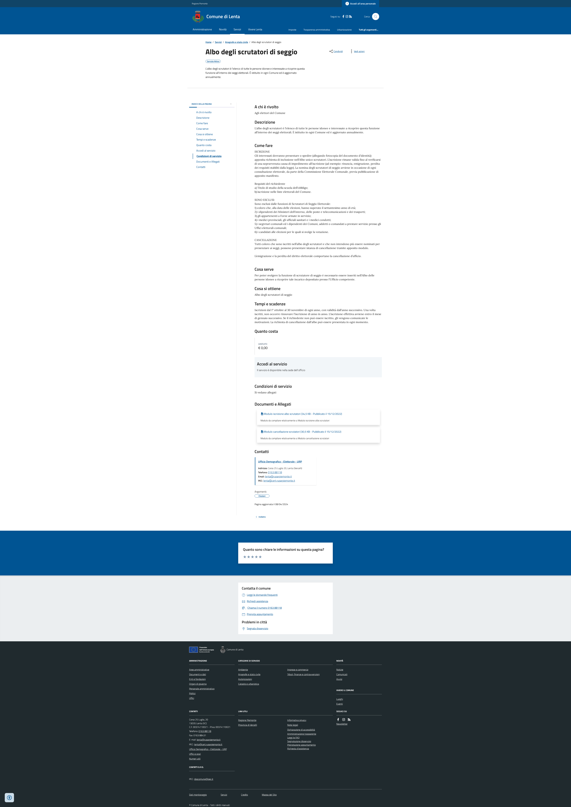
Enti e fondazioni (197, 679)
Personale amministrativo (201, 688)
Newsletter (342, 724)
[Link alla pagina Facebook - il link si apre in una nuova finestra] (343, 16)
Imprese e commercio (297, 669)
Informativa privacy (296, 720)
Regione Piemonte (200, 3)
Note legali (292, 725)
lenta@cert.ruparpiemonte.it (279, 481)
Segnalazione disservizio (299, 741)
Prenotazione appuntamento (301, 745)
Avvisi (339, 679)
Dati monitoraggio (198, 794)
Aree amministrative (199, 669)
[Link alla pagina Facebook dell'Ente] (338, 719)
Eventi (339, 704)
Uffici (191, 698)
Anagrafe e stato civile (236, 42)
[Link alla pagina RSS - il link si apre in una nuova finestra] (350, 16)
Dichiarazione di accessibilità (301, 729)
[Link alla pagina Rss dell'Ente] (349, 719)
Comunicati (341, 674)
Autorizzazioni (245, 679)
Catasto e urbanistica (248, 684)
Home (208, 42)
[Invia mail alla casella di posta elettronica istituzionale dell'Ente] (209, 739)
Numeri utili (194, 758)
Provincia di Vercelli (247, 725)
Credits (244, 794)
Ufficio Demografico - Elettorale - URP (280, 462)
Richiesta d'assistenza (298, 748)
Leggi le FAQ (293, 737)
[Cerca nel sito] (374, 16)
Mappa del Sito (269, 794)
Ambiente (243, 669)
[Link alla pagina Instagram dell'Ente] (343, 719)
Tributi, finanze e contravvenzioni (303, 674)
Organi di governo (198, 684)
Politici (192, 693)
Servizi (237, 29)
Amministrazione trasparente (301, 734)
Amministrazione (202, 29)
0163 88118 (275, 472)
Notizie (339, 669)
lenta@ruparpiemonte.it (278, 476)
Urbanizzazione (344, 29)
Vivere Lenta (255, 29)
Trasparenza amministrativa (316, 29)
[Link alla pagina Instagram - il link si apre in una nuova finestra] (347, 16)
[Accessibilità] (9, 797)
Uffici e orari (195, 754)
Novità (222, 29)
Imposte (292, 29)
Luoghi (339, 699)
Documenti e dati (197, 674)
